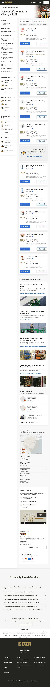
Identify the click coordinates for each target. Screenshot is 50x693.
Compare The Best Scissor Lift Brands (30, 373)
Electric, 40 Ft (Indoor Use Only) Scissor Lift (35, 166)
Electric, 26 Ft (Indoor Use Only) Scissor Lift (35, 101)
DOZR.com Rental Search (22, 660)
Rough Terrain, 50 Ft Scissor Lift (36, 257)
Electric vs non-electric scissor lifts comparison (33, 346)
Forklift (34, 415)
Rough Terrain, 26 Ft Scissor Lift (36, 189)
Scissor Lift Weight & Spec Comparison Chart (32, 293)
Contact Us (6, 672)
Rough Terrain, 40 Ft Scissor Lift (36, 234)
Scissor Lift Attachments (27, 320)
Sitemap (40, 680)
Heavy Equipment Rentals (11, 7)
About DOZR (7, 660)
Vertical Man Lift (31, 29)
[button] (8, 32)
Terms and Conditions (25, 680)
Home (2, 7)
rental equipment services (30, 494)
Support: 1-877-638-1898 (25, 652)
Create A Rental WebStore (40, 665)
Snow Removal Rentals (22, 662)
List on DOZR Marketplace (40, 662)
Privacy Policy (34, 680)
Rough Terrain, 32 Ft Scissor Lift (36, 212)
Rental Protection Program (23, 665)
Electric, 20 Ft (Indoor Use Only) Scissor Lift (35, 77)
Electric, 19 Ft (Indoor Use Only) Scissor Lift (35, 52)
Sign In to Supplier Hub (39, 660)
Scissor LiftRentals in (25, 457)
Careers (5, 667)
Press (5, 665)
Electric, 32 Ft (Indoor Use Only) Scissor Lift (35, 125)
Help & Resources (8, 662)
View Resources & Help (25, 624)
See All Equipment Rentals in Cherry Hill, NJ (29, 422)
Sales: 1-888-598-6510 (25, 650)
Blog (5, 670)
